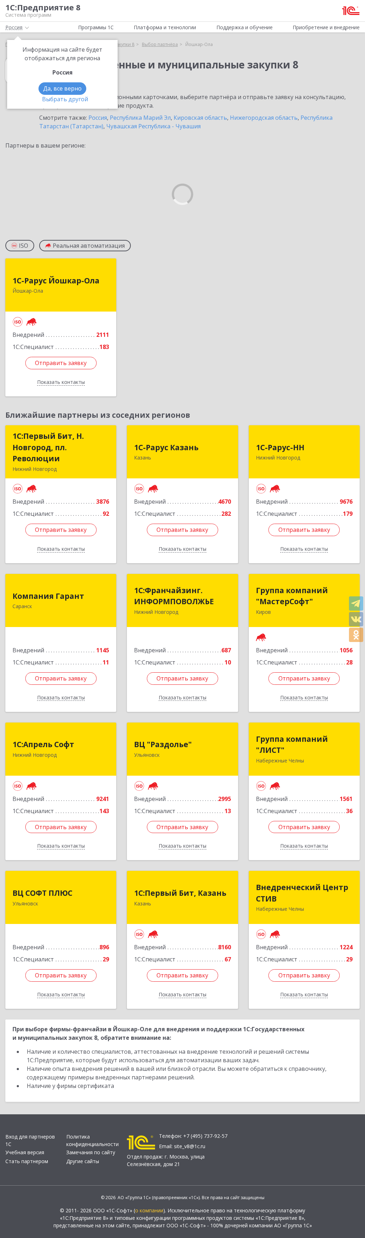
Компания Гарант (48, 596)
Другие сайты (82, 1161)
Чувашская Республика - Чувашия (153, 126)
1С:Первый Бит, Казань (180, 893)
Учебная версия (24, 1152)
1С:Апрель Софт (43, 744)
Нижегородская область (264, 118)
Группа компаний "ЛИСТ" (292, 744)
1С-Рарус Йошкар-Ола (55, 281)
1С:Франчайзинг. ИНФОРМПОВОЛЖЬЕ (174, 596)
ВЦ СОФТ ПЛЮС (42, 893)
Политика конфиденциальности (92, 1140)
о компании (149, 1210)
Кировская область (200, 118)
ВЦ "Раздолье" (163, 744)
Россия (97, 118)
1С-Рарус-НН (280, 447)
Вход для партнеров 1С (30, 1140)
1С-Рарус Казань (166, 447)
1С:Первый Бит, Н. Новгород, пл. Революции (48, 447)
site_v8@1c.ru (189, 1146)
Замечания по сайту (90, 1152)
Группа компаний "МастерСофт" (292, 596)
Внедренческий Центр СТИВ (302, 893)
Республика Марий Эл (140, 118)
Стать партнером (26, 1161)
